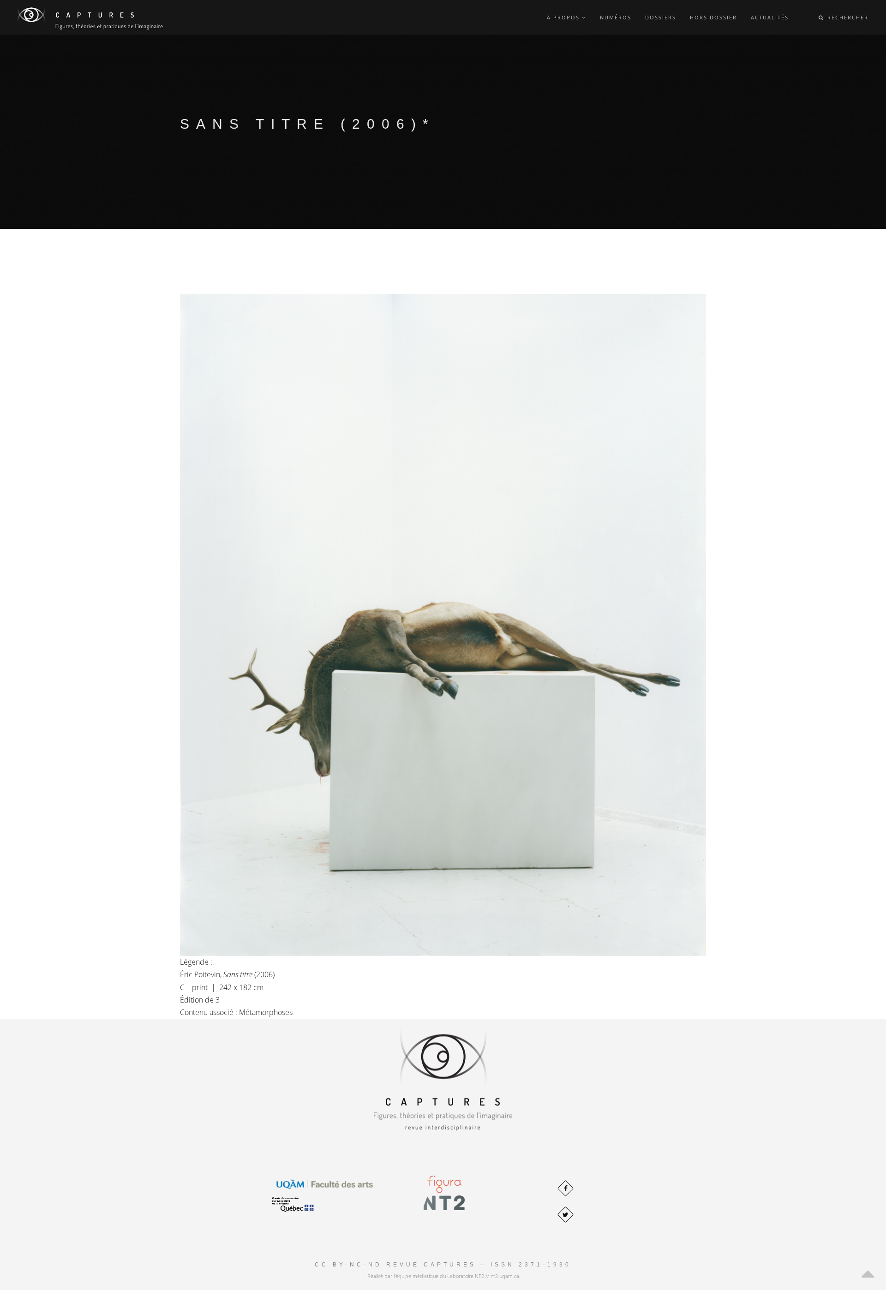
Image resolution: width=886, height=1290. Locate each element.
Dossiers (660, 17)
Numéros (615, 17)
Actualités (770, 17)
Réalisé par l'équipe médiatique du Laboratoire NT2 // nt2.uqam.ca (443, 1275)
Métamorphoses (266, 1012)
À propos (564, 17)
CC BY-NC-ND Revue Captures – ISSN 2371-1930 (443, 1264)
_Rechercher (846, 17)
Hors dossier (713, 17)
